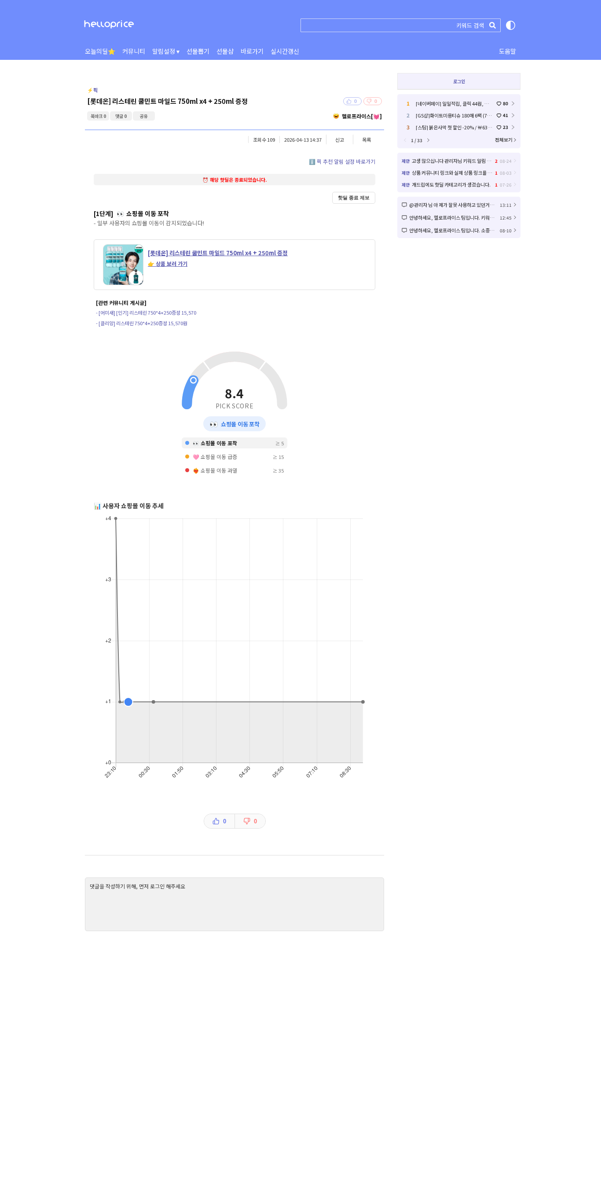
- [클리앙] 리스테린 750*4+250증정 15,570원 (141, 323)
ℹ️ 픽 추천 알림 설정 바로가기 (342, 161)
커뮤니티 (133, 51)
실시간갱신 (285, 51)
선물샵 (225, 51)
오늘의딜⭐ (100, 51)
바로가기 (252, 51)
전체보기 (504, 139)
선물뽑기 (198, 51)
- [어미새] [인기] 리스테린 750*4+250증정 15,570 (146, 312)
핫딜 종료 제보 (354, 197)
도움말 (507, 51)
